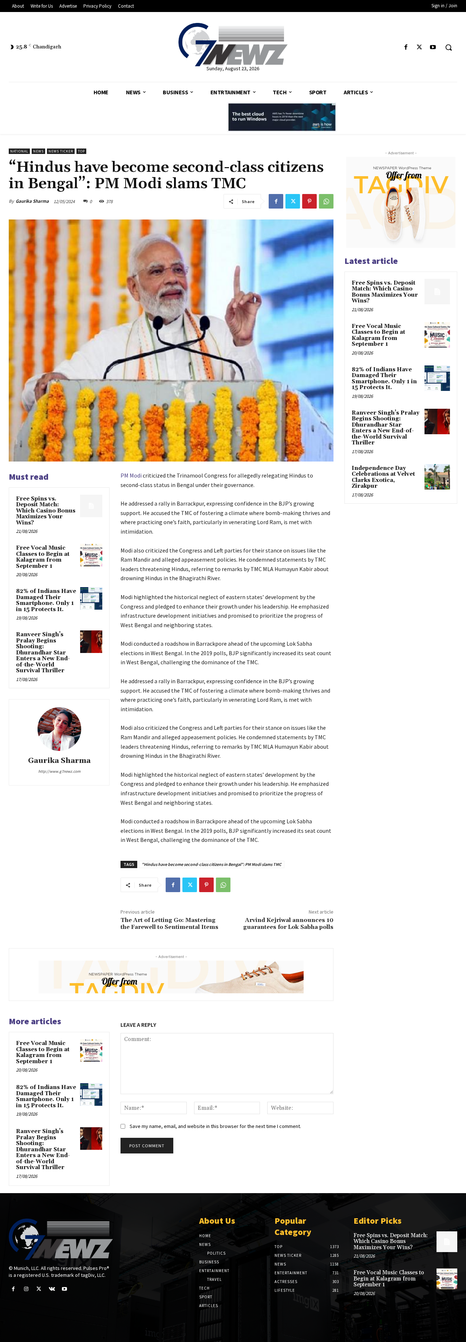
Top (81, 151)
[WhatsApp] (326, 201)
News (38, 151)
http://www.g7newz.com (59, 771)
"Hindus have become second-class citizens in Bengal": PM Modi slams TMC (211, 864)
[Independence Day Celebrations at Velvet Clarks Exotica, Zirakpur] (437, 477)
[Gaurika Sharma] (59, 729)
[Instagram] (26, 1289)
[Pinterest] (309, 201)
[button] (448, 47)
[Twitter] (419, 47)
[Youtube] (433, 47)
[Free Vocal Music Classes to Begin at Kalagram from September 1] (91, 555)
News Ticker (60, 151)
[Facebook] (406, 47)
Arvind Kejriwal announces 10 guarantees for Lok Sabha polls (288, 924)
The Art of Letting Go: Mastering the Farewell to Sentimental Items (169, 924)
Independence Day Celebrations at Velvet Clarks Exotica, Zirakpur (383, 477)
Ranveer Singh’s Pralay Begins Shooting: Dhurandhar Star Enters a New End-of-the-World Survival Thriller (43, 652)
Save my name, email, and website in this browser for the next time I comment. (215, 1126)
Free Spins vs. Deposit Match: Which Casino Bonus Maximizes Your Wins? (45, 510)
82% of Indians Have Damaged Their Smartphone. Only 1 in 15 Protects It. (46, 600)
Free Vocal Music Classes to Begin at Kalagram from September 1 (43, 557)
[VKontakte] (51, 1289)
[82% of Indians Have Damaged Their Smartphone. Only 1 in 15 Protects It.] (91, 598)
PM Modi (131, 475)
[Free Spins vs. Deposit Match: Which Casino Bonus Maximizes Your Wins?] (91, 506)
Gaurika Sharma (32, 201)
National (19, 151)
